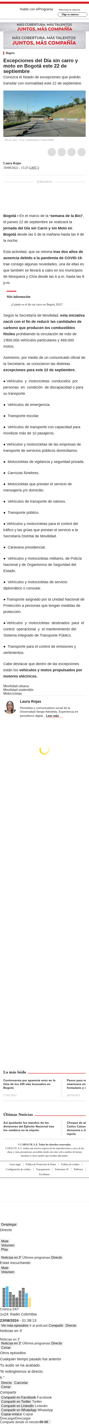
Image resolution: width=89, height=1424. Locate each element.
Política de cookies (70, 1164)
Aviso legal (15, 1164)
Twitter (62, 152)
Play (4, 1249)
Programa (45, 9)
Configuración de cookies (18, 1169)
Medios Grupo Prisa (44, 1197)
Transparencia (43, 1169)
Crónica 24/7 (9, 1309)
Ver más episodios (14, 1325)
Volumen (7, 1245)
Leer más (52, 715)
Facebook (52, 152)
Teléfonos (78, 1169)
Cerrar (6, 1347)
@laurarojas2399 (24, 163)
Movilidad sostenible (18, 690)
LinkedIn (71, 152)
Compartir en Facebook (18, 1397)
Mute (4, 1241)
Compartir (56, 1325)
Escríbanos (44, 1174)
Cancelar (21, 1383)
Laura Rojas (12, 163)
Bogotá (10, 53)
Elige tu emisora (70, 14)
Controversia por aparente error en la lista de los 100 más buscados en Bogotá (29, 1084)
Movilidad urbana (16, 686)
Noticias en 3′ (11, 1257)
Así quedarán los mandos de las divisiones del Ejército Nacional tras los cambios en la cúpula (28, 1126)
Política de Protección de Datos (41, 1164)
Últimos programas (36, 1257)
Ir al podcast (38, 1325)
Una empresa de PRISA (44, 1187)
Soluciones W (62, 1169)
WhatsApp (81, 152)
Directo (56, 1257)
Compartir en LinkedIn (17, 1406)
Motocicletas (12, 693)
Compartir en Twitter (16, 1401)
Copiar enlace (11, 1414)
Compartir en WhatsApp (18, 1410)
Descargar (7, 1418)
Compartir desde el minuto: (24, 1422)
